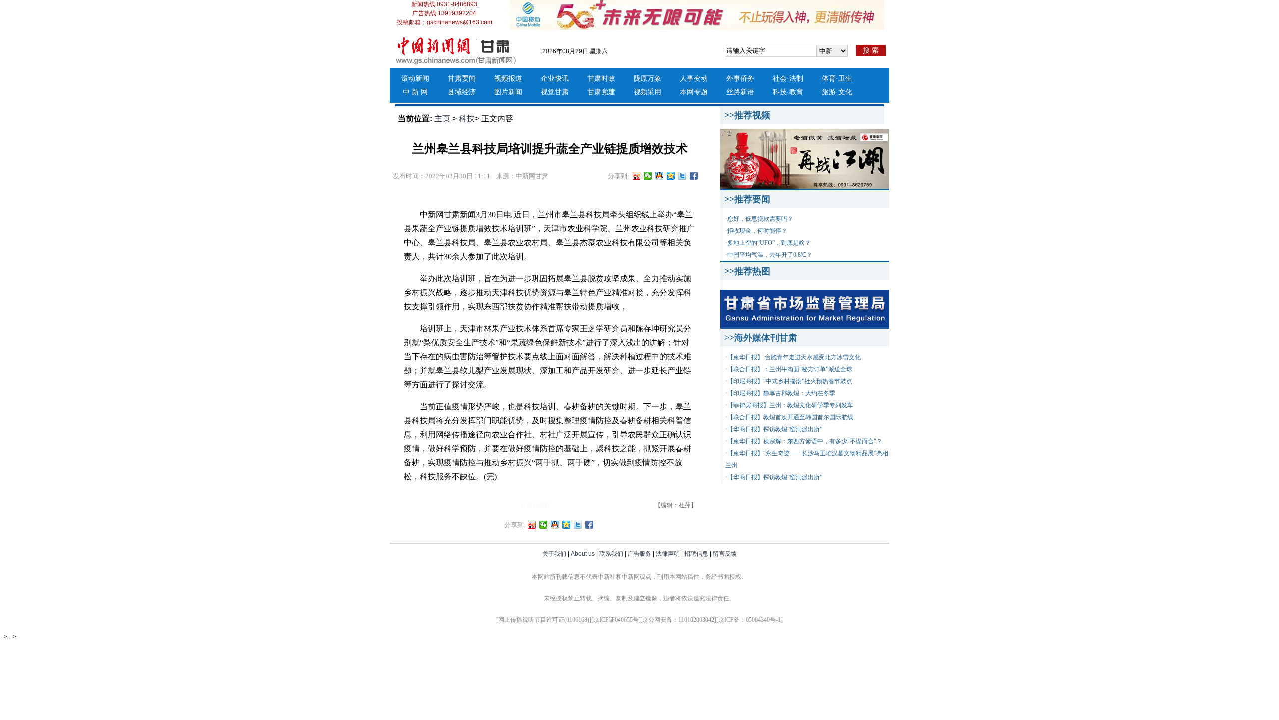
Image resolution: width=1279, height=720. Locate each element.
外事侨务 (740, 78)
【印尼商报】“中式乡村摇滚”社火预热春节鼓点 (789, 381)
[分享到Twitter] (682, 176)
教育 (796, 92)
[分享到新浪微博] (637, 176)
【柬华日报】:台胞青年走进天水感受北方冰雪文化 (794, 357)
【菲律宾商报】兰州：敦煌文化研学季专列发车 (790, 405)
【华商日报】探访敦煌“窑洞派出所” (774, 429)
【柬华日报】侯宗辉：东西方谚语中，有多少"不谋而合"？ (804, 441)
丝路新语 (740, 92)
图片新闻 (508, 92)
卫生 (845, 78)
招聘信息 (696, 554)
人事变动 (694, 78)
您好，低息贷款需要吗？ (760, 219)
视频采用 (647, 92)
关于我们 (554, 554)
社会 (780, 78)
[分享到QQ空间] (671, 176)
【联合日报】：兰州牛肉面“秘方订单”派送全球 (789, 369)
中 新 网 (415, 92)
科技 (780, 92)
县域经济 (462, 92)
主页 (442, 118)
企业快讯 (555, 78)
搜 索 (871, 50)
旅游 (829, 92)
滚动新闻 (415, 78)
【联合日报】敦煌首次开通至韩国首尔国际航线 (790, 417)
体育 (829, 78)
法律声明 (668, 554)
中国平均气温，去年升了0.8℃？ (769, 255)
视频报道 (508, 78)
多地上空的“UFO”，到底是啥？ (769, 243)
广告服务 (639, 554)
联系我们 (611, 554)
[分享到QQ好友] (659, 176)
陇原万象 (647, 78)
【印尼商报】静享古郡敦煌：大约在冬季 (781, 393)
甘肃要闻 (462, 78)
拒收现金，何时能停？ (757, 231)
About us (583, 554)
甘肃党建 (601, 92)
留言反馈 (725, 554)
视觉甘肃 (555, 92)
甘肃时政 (601, 78)
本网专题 (694, 92)
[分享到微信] (648, 176)
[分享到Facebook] (694, 176)
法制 (796, 78)
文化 (845, 92)
